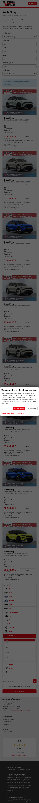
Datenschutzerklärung (8, 413)
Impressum (20, 413)
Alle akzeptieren (19, 409)
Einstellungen (32, 409)
